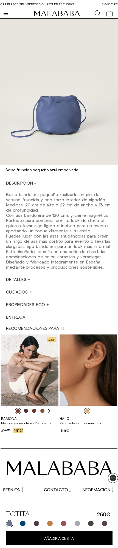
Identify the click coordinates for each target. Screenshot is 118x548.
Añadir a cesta (59, 538)
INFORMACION (96, 489)
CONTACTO (56, 489)
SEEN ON (12, 489)
